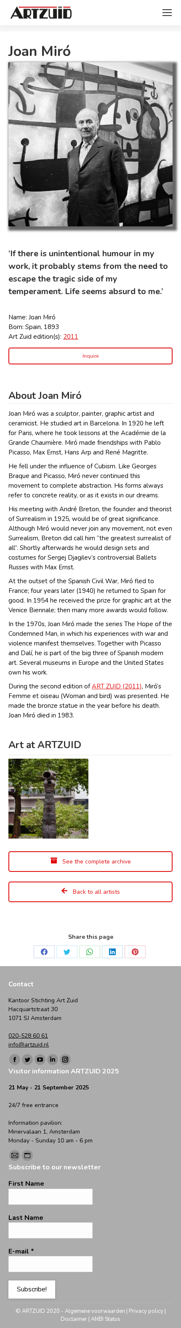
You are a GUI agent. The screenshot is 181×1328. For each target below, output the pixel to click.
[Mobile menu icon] (167, 12)
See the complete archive (96, 862)
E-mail (21, 1251)
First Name (26, 1183)
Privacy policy (146, 1311)
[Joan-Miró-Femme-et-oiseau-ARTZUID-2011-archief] (48, 799)
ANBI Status (105, 1319)
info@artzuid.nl (28, 1045)
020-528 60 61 (28, 1036)
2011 (70, 336)
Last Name (25, 1217)
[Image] (90, 144)
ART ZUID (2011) (117, 686)
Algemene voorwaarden (95, 1311)
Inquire (90, 356)
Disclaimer (74, 1319)
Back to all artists (95, 892)
